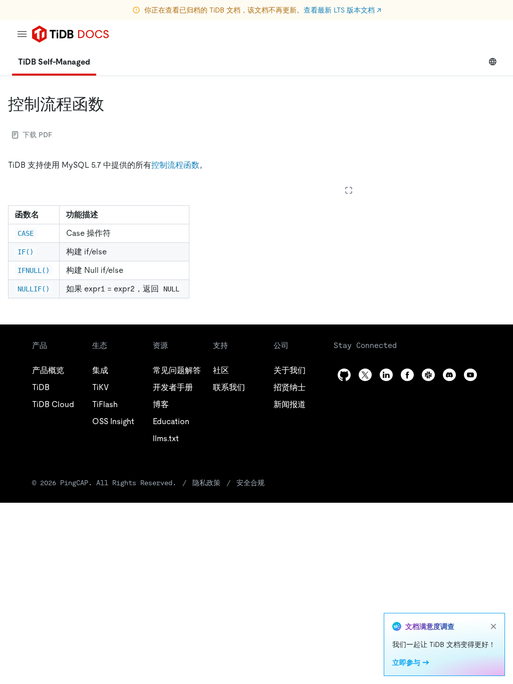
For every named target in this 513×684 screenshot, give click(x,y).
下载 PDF (37, 135)
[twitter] (365, 375)
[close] (493, 626)
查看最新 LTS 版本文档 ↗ (342, 10)
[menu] (22, 34)
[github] (344, 375)
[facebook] (407, 375)
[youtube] (470, 375)
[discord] (449, 375)
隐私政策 (206, 483)
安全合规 (250, 483)
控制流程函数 (175, 165)
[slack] (428, 375)
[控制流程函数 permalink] (112, 104)
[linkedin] (386, 375)
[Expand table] (349, 190)
